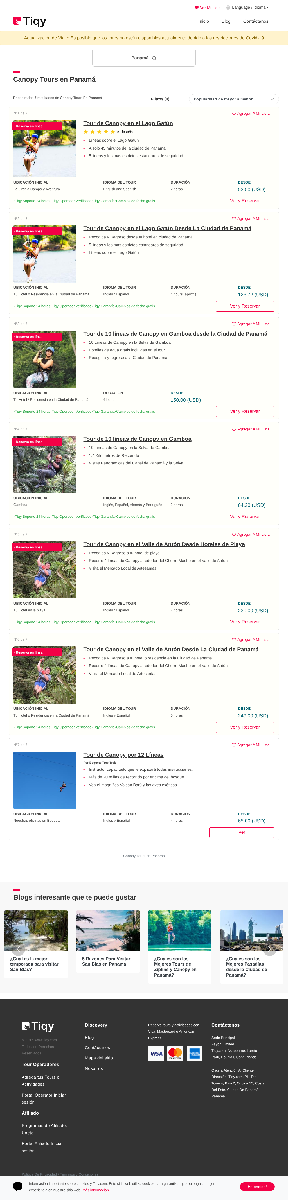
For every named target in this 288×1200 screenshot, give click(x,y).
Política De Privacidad (39, 1174)
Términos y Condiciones (79, 1174)
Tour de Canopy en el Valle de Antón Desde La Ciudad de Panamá (171, 650)
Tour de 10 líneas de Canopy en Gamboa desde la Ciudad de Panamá (175, 334)
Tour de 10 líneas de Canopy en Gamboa (138, 439)
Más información (95, 1190)
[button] (144, 58)
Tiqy (29, 22)
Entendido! (257, 1186)
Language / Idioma (249, 7)
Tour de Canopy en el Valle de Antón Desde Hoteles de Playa (164, 544)
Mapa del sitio (99, 1058)
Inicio (204, 21)
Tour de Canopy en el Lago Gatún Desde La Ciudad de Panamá (168, 228)
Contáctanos (256, 21)
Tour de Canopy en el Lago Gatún (128, 123)
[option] (36, 944)
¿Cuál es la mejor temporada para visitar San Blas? (34, 964)
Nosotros (94, 1068)
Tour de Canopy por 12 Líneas (124, 755)
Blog (226, 21)
